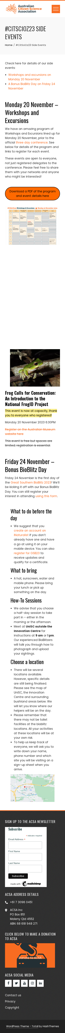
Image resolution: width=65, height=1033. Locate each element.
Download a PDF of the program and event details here (33, 193)
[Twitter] (16, 983)
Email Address (16, 839)
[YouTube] (24, 983)
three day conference (32, 142)
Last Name (14, 863)
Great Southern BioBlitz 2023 (31, 482)
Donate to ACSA (30, 958)
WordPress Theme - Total (22, 1026)
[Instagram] (32, 983)
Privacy (10, 1001)
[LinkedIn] (40, 983)
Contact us (13, 995)
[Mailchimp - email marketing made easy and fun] (25, 883)
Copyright (12, 1008)
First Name (14, 851)
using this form (46, 496)
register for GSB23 (27, 553)
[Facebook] (8, 983)
